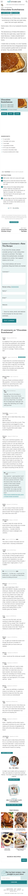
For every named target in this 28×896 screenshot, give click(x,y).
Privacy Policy (13, 891)
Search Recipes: (14, 856)
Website (4, 305)
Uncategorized (8, 7)
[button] (1, 110)
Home (2, 7)
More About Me (13, 779)
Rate (18, 113)
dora (3, 539)
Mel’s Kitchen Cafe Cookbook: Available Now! (16, 4)
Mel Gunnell (6, 14)
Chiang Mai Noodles (23, 230)
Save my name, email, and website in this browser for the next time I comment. (13, 314)
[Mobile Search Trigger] (27, 1)
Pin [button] (11, 113)
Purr (22, 893)
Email (4, 298)
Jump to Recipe (6, 12)
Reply (4, 339)
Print (4, 113)
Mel (5, 390)
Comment (5, 272)
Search (24, 860)
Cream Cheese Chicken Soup (6, 230)
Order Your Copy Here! (13, 804)
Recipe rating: (6, 287)
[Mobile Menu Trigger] (1, 1)
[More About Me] (14, 790)
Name (4, 291)
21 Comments (16, 12)
